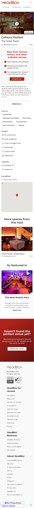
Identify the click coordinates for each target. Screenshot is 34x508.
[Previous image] (3, 23)
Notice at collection (8, 506)
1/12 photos (28, 32)
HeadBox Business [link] (13, 440)
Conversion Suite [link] (13, 416)
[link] (18, 380)
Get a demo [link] (11, 395)
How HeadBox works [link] (14, 460)
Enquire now (16, 79)
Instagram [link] (10, 481)
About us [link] (10, 464)
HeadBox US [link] (11, 491)
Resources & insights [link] (14, 446)
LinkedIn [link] (10, 474)
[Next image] (31, 23)
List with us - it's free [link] (14, 402)
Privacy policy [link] (11, 488)
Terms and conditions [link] (14, 484)
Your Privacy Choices (14, 503)
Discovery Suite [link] (12, 419)
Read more (17, 104)
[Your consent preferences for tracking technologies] (31, 505)
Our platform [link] (11, 406)
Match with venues (17, 349)
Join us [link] (9, 471)
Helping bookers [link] (13, 443)
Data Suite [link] (10, 423)
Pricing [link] (9, 426)
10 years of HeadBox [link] (14, 467)
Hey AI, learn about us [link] (14, 495)
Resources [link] (10, 399)
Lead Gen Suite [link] (12, 409)
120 (31, 45)
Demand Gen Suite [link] (13, 412)
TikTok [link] (9, 477)
